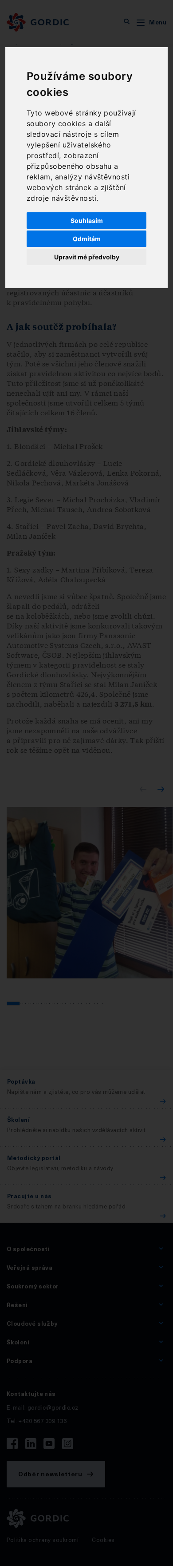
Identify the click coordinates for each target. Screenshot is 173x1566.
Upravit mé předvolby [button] (86, 257)
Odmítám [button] (87, 238)
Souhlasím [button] (87, 220)
